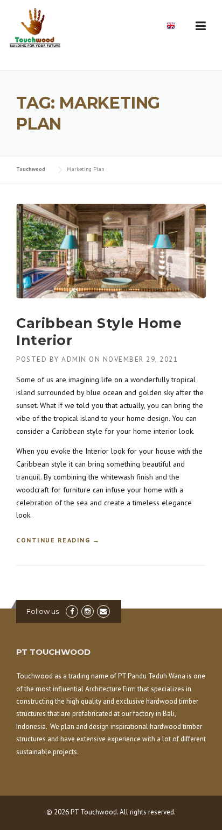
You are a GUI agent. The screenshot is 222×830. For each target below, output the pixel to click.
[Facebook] (72, 611)
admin (74, 359)
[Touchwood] (40, 30)
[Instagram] (87, 611)
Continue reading (58, 541)
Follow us (42, 611)
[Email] (103, 611)
